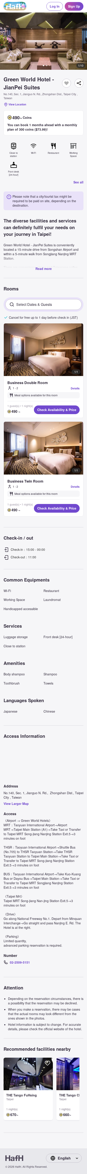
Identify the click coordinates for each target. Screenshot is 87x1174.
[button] (43, 41)
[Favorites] (66, 83)
